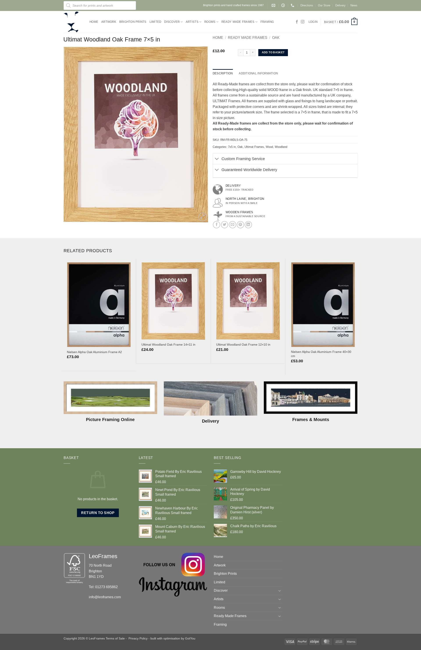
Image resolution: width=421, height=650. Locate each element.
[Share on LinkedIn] (248, 224)
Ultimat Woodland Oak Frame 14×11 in (168, 344)
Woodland (281, 146)
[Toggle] (217, 159)
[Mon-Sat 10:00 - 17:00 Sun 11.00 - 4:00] (283, 5)
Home (93, 21)
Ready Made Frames (237, 21)
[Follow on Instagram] (302, 22)
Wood (269, 146)
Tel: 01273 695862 (103, 587)
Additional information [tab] (258, 73)
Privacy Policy (138, 638)
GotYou (190, 638)
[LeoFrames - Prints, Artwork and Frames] (73, 22)
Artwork (108, 21)
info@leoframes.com (105, 597)
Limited (155, 21)
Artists (192, 21)
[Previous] (64, 316)
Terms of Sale (115, 638)
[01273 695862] (293, 5)
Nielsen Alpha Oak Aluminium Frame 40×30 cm (321, 354)
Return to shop (97, 513)
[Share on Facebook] (216, 224)
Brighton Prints (132, 21)
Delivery (340, 5)
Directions (306, 5)
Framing (267, 21)
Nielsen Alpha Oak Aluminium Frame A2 (94, 352)
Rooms (209, 21)
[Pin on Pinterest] (240, 224)
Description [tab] (223, 73)
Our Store (324, 5)
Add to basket (273, 52)
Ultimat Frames (254, 146)
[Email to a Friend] (232, 224)
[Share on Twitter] (224, 224)
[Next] (358, 316)
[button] (340, 22)
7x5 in (232, 146)
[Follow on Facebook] (297, 22)
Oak (276, 37)
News (353, 5)
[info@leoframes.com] (274, 5)
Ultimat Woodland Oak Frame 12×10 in (243, 344)
